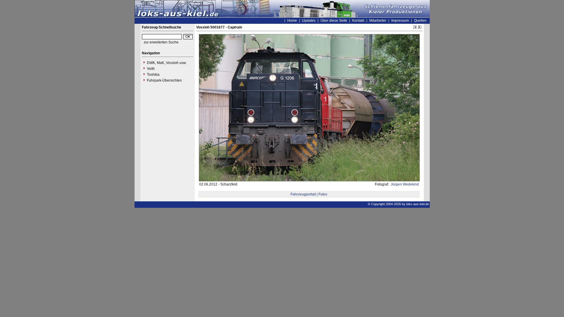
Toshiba (153, 74)
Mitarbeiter (377, 20)
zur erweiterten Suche (161, 42)
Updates (308, 20)
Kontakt (358, 20)
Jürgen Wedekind (404, 184)
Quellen (420, 20)
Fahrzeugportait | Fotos (309, 194)
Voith (151, 69)
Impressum (400, 20)
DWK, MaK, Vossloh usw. (167, 63)
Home (292, 20)
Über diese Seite (333, 20)
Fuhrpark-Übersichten (164, 80)
